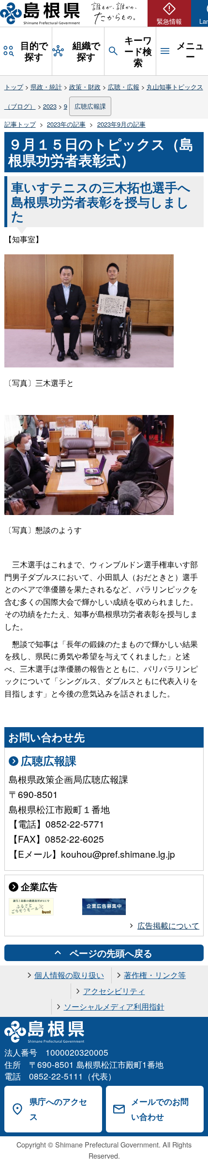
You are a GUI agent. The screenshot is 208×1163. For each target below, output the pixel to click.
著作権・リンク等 (155, 974)
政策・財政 (85, 86)
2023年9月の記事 (121, 124)
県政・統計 (46, 86)
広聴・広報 (123, 86)
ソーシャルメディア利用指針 (114, 1006)
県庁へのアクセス (58, 1109)
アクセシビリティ (114, 991)
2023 (50, 106)
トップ (13, 86)
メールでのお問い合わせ (160, 1109)
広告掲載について (168, 925)
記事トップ (20, 124)
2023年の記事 (66, 124)
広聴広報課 (90, 106)
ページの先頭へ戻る (111, 953)
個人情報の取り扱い (69, 974)
